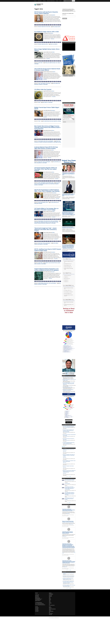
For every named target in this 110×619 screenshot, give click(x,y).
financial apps (51, 121)
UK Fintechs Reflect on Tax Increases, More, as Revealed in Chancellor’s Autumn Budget (46, 209)
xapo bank (59, 142)
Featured (35, 0)
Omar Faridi (52, 271)
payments (59, 26)
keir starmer (46, 183)
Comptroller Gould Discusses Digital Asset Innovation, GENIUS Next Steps (68, 443)
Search (73, 0)
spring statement (50, 142)
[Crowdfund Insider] (39, 6)
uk (42, 84)
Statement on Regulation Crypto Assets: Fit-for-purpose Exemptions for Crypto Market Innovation (69, 455)
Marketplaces (40, 0)
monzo (56, 62)
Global (49, 26)
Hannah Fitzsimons (54, 262)
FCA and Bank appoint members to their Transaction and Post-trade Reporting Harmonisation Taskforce (68, 582)
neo (38, 142)
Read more (64, 451)
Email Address (64, 14)
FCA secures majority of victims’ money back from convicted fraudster (69, 585)
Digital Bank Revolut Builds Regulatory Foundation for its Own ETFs (68, 390)
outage (59, 62)
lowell (52, 222)
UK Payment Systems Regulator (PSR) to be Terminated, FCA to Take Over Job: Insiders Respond (45, 169)
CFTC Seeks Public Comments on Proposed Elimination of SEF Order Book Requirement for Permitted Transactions (69, 493)
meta (54, 222)
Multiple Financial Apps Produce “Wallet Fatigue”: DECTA (46, 108)
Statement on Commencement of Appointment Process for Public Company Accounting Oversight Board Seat (69, 471)
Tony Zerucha (53, 110)
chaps (49, 262)
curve (48, 222)
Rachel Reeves (36, 84)
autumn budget (36, 222)
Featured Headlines (40, 141)
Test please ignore (67, 483)
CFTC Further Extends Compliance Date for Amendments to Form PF (69, 480)
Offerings (44, 0)
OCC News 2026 (67, 427)
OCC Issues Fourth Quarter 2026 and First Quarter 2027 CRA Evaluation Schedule (69, 426)
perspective (41, 142)
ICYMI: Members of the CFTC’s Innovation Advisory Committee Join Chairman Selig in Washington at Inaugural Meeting (70, 488)
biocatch (57, 141)
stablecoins (55, 44)
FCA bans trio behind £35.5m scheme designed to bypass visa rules (68, 578)
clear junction (58, 182)
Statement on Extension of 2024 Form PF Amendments (68, 449)
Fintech (57, 0)
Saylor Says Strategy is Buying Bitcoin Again (69, 376)
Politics (49, 597)
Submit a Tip (50, 607)
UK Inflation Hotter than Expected (42, 89)
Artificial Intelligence (41, 283)
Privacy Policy (50, 614)
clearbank (46, 222)
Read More (42, 22)
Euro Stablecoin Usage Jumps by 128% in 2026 (46, 32)
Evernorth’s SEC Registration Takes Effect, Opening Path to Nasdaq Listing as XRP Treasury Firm (69, 383)
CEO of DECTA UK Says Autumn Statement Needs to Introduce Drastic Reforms (47, 69)
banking (46, 62)
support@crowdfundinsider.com (40, 603)
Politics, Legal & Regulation (42, 83)
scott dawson (40, 84)
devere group (36, 142)
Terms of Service (51, 613)
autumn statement (55, 83)
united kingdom (36, 63)
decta (53, 26)
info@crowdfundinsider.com (39, 602)
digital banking (47, 121)
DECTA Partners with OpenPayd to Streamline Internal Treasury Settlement (46, 12)
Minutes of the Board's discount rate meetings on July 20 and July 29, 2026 (68, 521)
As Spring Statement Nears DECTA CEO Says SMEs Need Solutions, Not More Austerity (46, 147)
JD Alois (52, 33)
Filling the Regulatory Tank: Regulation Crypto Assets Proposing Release (69, 461)
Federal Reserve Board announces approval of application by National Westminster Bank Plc (67, 532)
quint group (39, 223)
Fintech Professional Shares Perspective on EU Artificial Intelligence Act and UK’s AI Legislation (46, 269)
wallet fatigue (59, 121)
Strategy (50, 598)
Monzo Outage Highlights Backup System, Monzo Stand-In (47, 49)
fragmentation (55, 121)
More (60, 0)
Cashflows (35, 244)
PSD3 (37, 203)
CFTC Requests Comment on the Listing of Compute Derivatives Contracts (69, 498)
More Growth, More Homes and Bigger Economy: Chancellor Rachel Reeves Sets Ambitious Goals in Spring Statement (47, 127)
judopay (54, 62)
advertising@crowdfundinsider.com (41, 604)
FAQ (49, 612)
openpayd (56, 26)
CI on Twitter (36, 606)
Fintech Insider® (37, 595)
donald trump (55, 202)
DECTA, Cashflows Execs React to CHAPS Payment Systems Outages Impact (47, 249)
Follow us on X (69, 422)
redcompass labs (45, 142)
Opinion (49, 83)
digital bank (51, 62)
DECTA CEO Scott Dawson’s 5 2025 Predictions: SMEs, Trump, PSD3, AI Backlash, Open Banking (46, 190)
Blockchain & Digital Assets (50, 0)
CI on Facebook (37, 607)
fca (36, 183)
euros (53, 44)
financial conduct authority (40, 183)
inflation (46, 102)
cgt (44, 222)
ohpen (57, 222)
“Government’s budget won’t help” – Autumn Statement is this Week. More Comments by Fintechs (45, 229)
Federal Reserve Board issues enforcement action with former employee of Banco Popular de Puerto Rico (68, 510)
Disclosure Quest (37, 596)
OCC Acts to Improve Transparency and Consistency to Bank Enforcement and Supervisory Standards (68, 430)
